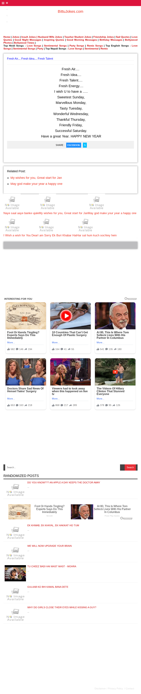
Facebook (73, 145)
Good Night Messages (28, 39)
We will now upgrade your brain (49, 545)
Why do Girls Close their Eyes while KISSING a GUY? (61, 607)
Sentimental (92, 48)
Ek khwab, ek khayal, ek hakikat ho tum (53, 525)
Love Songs (34, 45)
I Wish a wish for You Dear (20, 235)
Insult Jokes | (29, 36)
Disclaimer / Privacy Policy (109, 688)
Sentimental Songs (55, 45)
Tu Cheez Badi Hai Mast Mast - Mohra (51, 566)
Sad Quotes (123, 36)
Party (40, 48)
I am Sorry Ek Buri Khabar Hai (57, 235)
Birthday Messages (111, 39)
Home (6, 36)
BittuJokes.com (70, 11)
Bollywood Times (24, 42)
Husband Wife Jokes (50, 36)
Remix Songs (95, 45)
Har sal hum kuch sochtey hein (97, 235)
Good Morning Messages (82, 39)
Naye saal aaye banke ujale (21, 213)
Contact (129, 688)
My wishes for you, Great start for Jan (36, 177)
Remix (104, 48)
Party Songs (76, 45)
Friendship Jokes (103, 36)
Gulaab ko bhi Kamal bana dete (47, 586)
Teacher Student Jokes (77, 36)
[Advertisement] (70, 273)
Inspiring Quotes (54, 39)
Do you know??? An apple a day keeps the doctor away (63, 482)
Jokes (15, 36)
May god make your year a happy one (36, 184)
